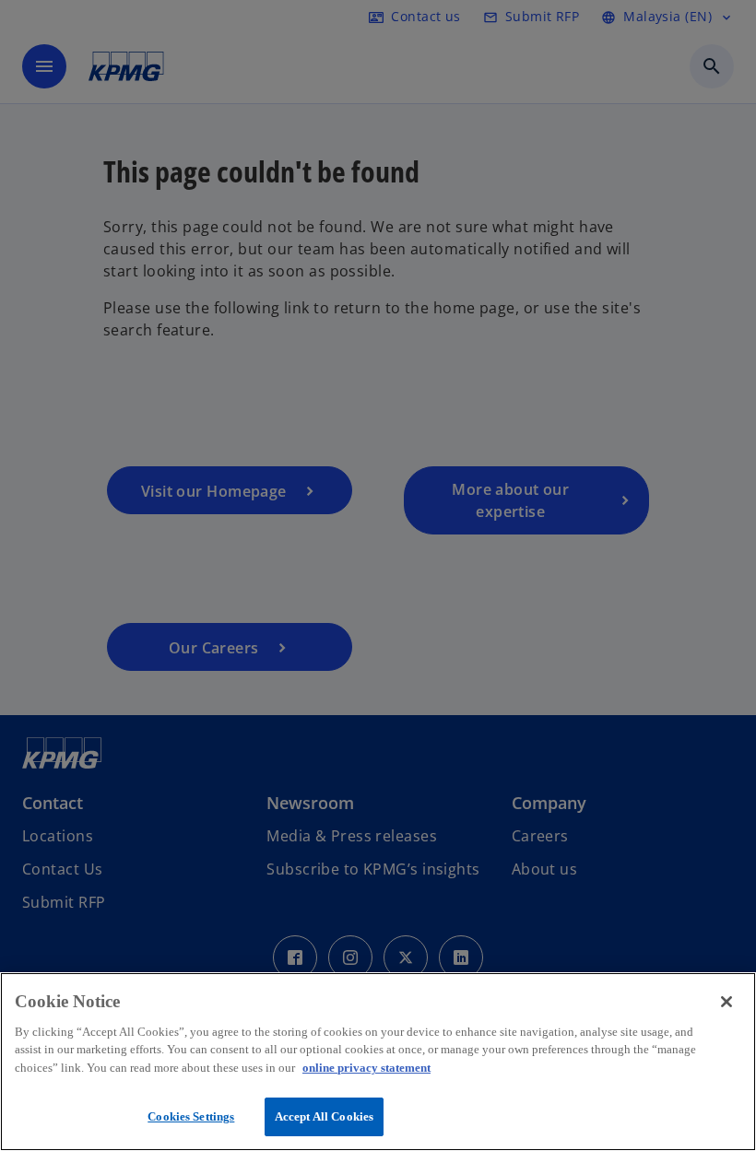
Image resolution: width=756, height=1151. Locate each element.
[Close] (726, 1001)
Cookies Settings (191, 1116)
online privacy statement (366, 1068)
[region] (378, 1061)
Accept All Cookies (324, 1116)
